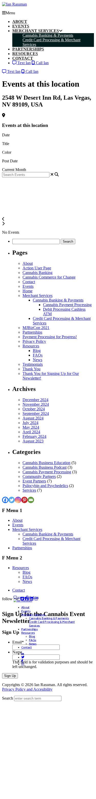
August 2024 (33, 418)
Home (28, 291)
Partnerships (32, 332)
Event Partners (34, 481)
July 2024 (30, 423)
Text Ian (23, 63)
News (37, 360)
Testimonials (33, 364)
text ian (21, 597)
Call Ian (42, 63)
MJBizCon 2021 (36, 327)
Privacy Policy (34, 341)
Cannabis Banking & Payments (58, 300)
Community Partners (39, 476)
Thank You (31, 369)
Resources (31, 346)
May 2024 (31, 427)
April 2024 (31, 432)
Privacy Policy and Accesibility (27, 689)
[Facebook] (5, 500)
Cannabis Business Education (46, 463)
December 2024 (35, 400)
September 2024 (36, 413)
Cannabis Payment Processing (67, 305)
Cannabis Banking (37, 272)
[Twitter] (11, 500)
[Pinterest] (24, 500)
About (28, 263)
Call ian (33, 597)
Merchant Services (37, 295)
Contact (29, 282)
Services (29, 490)
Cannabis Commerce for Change (49, 277)
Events (28, 286)
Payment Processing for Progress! (50, 337)
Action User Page (37, 268)
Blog (37, 350)
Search (7, 698)
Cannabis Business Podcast (45, 467)
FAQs (37, 355)
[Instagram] (18, 500)
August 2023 (33, 441)
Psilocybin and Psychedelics (45, 485)
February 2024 (34, 436)
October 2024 (34, 409)
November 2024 (36, 404)
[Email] (31, 500)
